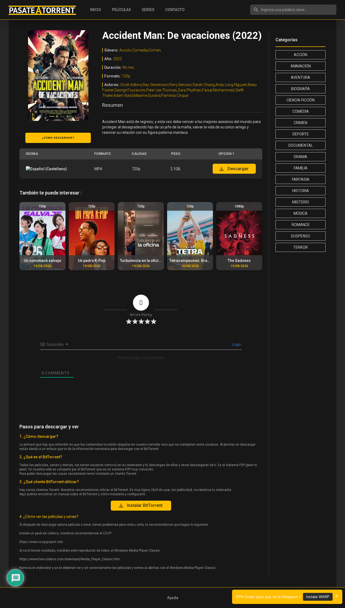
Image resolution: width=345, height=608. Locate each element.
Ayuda (172, 598)
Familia (301, 168)
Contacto (175, 10)
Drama (300, 157)
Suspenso (300, 236)
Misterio (300, 202)
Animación (301, 66)
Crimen (300, 123)
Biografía (300, 89)
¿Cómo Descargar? (58, 137)
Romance (301, 225)
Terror (300, 247)
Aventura (300, 77)
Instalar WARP (317, 597)
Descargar (238, 168)
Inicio (95, 10)
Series (148, 10)
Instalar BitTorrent (145, 505)
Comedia (300, 111)
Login (236, 344)
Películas (121, 10)
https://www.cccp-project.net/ (41, 542)
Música (301, 213)
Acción (300, 55)
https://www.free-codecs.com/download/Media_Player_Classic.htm (69, 559)
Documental (300, 145)
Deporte (300, 134)
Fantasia (300, 179)
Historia (300, 191)
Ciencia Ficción (301, 100)
